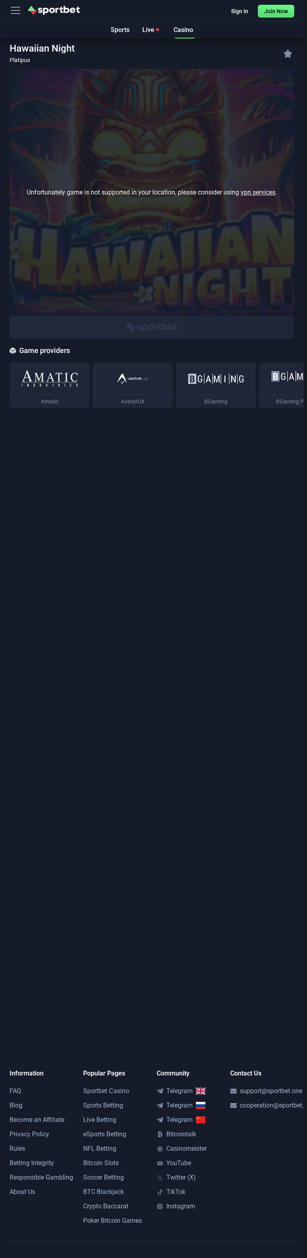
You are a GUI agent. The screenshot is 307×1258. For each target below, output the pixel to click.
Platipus (20, 60)
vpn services (258, 192)
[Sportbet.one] (54, 10)
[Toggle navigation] (16, 10)
